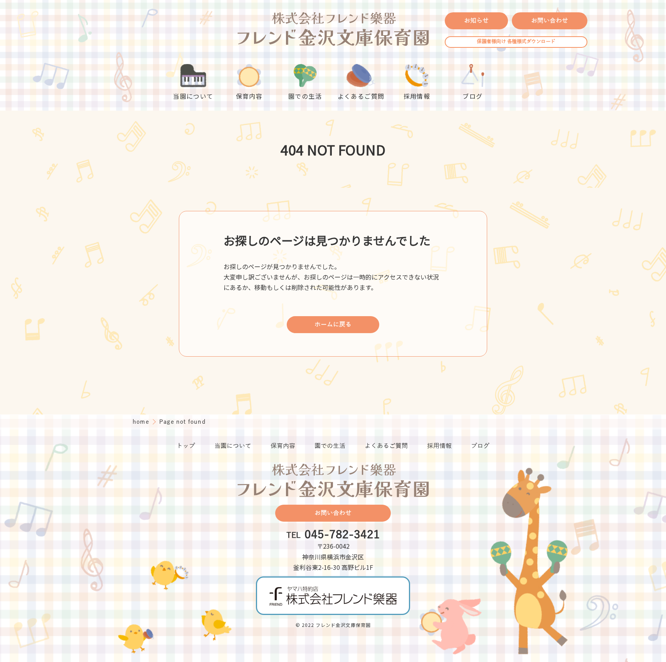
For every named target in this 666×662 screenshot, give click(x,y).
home (142, 422)
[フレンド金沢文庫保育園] (333, 30)
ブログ (480, 446)
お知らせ (476, 20)
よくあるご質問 (386, 446)
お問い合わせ (549, 20)
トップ (186, 446)
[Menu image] (333, 595)
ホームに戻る (333, 324)
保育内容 (283, 446)
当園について (232, 446)
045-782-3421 (342, 535)
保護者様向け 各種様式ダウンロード (516, 41)
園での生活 (329, 446)
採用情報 (439, 446)
